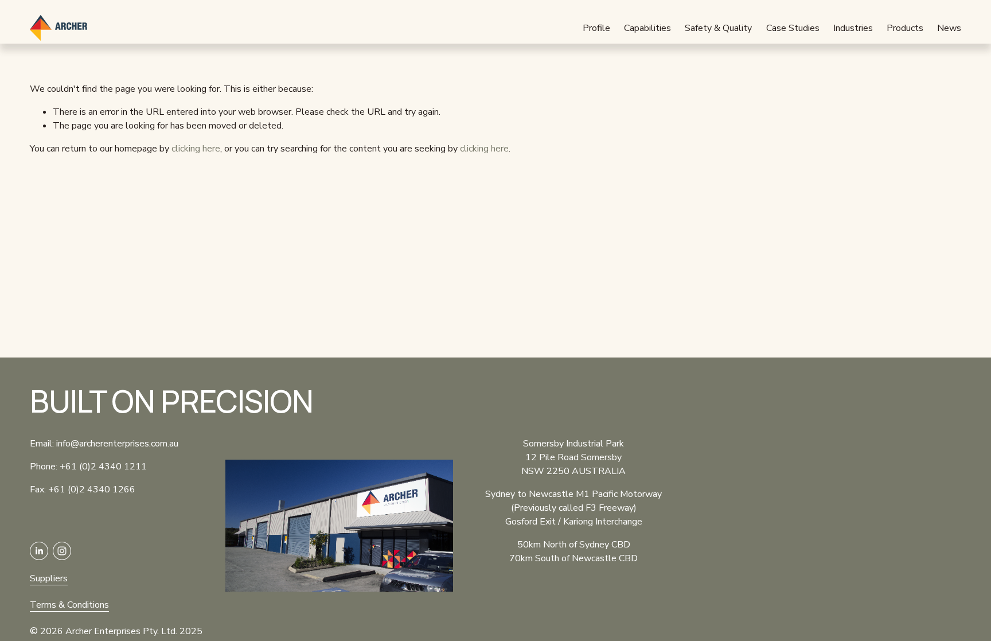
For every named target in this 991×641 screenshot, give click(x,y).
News (949, 28)
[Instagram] (62, 551)
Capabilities (647, 28)
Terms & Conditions (69, 605)
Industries (853, 28)
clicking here (195, 148)
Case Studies (793, 28)
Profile (596, 28)
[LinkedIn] (39, 551)
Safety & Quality (718, 28)
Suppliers (49, 578)
